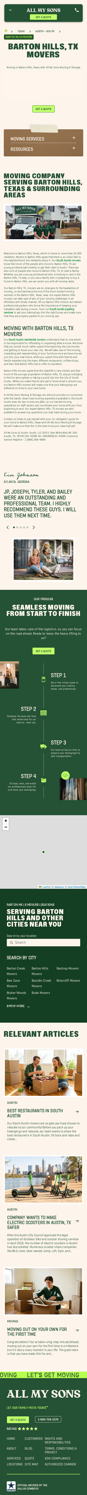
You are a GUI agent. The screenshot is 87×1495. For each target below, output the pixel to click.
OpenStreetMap (76, 887)
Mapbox (59, 887)
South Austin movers (68, 259)
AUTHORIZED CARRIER (60, 1463)
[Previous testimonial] (7, 527)
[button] (43, 138)
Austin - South (44, 31)
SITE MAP (31, 1463)
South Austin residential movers (27, 339)
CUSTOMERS (33, 1437)
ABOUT (11, 1447)
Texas (20, 31)
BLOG (28, 1447)
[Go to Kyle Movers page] (43, 852)
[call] (76, 10)
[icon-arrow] (77, 1111)
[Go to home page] (6, 32)
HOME (11, 1437)
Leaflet (45, 887)
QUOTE (29, 1457)
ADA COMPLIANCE (57, 1457)
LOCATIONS (15, 1463)
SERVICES (14, 1457)
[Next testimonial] (34, 527)
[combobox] (46, 942)
